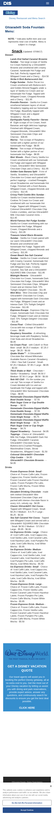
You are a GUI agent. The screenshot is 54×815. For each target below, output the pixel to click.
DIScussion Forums (19, 782)
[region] (27, 798)
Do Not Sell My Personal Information (27, 803)
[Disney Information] (7, 3)
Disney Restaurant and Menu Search (27, 18)
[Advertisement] (27, 744)
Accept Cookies (27, 810)
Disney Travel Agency (34, 782)
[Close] (51, 786)
